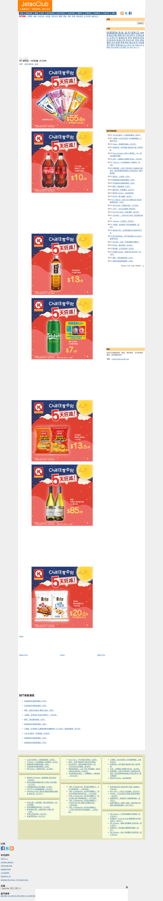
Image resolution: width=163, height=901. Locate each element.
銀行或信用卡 (129, 35)
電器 (69, 16)
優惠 (2, 896)
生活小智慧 (114, 47)
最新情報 (29, 13)
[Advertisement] (98, 6)
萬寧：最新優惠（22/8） (121, 186)
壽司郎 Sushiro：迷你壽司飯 (122, 193)
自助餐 (47, 16)
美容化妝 (41, 16)
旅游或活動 (112, 35)
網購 (120, 35)
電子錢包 (111, 45)
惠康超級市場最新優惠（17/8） (35, 743)
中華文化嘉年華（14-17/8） (37, 814)
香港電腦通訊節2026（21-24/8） (39, 807)
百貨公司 (54, 16)
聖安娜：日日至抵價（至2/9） (123, 249)
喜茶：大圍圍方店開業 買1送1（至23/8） (127, 159)
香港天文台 (4, 859)
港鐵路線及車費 (6, 869)
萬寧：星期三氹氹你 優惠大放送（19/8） (39, 710)
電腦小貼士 (136, 47)
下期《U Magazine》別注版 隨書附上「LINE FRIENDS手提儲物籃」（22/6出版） (83, 809)
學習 (131, 47)
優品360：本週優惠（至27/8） (123, 190)
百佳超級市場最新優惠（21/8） (35, 706)
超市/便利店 (51, 13)
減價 (12, 896)
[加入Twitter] (126, 14)
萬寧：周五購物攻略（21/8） (123, 258)
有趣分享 (106, 13)
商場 (129, 45)
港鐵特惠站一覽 (6, 876)
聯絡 (113, 13)
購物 (36, 13)
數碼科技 (97, 13)
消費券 (29, 16)
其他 (113, 43)
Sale (26, 896)
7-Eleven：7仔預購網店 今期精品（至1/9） (43, 762)
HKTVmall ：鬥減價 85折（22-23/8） (125, 205)
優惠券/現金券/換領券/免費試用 (125, 39)
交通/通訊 (88, 13)
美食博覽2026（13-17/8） (36, 816)
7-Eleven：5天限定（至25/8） (123, 221)
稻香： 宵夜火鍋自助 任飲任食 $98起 (82, 762)
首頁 (21, 13)
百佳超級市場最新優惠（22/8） (123, 183)
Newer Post (23, 655)
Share (21, 636)
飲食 (42, 13)
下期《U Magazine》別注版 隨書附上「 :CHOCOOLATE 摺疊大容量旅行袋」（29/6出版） (83, 803)
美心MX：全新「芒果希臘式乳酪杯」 (126, 242)
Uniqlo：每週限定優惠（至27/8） (124, 144)
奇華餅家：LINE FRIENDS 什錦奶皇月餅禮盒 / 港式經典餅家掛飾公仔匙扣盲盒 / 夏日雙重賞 (126, 170)
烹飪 (128, 47)
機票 (60, 16)
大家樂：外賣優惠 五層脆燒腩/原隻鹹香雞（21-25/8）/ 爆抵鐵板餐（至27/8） (52, 729)
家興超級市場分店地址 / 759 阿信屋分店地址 (14, 880)
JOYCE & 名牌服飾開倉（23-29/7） (40, 789)
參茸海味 (124, 43)
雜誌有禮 (79, 16)
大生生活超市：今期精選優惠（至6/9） (126, 135)
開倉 (65, 16)
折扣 (15, 896)
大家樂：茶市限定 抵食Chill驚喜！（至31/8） (41, 715)
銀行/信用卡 (61, 13)
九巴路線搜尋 (5, 873)
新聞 (118, 43)
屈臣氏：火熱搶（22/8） (121, 176)
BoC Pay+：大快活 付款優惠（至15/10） (125, 791)
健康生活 (95, 16)
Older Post (101, 655)
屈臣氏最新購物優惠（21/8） (123, 261)
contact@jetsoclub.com (120, 359)
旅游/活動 (71, 13)
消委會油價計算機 (6, 866)
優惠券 (80, 13)
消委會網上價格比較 (7, 862)
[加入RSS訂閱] (122, 14)
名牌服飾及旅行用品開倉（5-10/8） (40, 787)
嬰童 (73, 16)
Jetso (9, 896)
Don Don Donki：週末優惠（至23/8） (126, 212)
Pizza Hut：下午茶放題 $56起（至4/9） (83, 760)
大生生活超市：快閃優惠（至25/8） (37, 733)
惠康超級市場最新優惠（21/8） (35, 701)
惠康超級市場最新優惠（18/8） (35, 724)
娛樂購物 (112, 32)
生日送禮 (87, 16)
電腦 (117, 45)
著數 (5, 896)
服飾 (35, 16)
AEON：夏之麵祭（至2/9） (122, 196)
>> (143, 266)
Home (62, 655)
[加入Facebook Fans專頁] (130, 14)
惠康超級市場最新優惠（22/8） (123, 180)
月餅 (133, 45)
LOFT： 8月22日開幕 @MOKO (123, 209)
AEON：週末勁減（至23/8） (122, 245)
